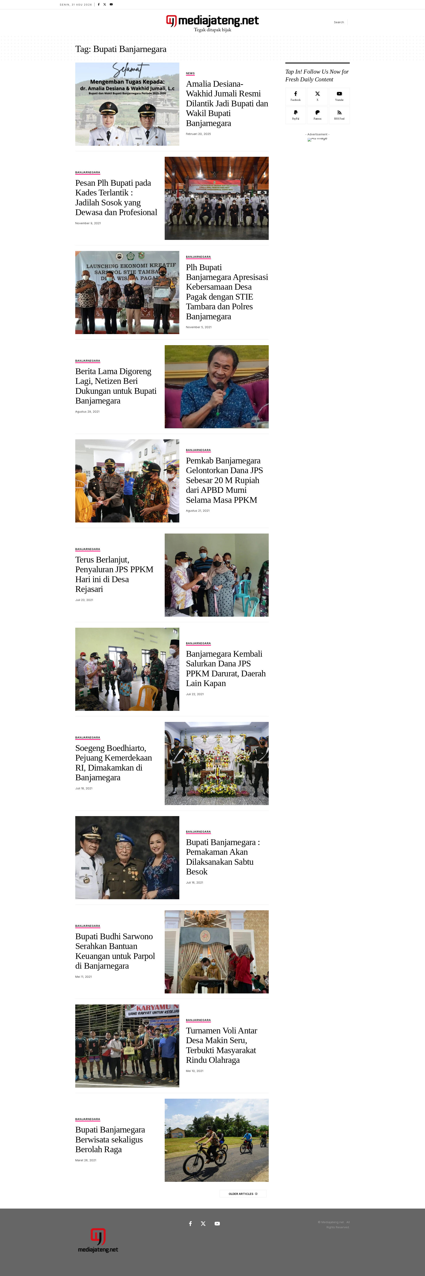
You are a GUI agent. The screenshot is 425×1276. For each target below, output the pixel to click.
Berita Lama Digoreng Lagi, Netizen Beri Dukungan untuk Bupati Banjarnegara (116, 386)
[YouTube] (111, 4)
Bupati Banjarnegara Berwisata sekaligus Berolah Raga (110, 1139)
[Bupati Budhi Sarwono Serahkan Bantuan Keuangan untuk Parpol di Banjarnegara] (217, 951)
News (190, 73)
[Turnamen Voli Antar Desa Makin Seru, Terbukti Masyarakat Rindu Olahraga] (127, 1046)
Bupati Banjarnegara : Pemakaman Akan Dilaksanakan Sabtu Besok (223, 856)
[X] (104, 4)
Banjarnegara (87, 172)
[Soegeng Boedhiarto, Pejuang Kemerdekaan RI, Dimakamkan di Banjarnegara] (217, 763)
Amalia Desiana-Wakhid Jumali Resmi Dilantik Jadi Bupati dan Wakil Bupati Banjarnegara (227, 103)
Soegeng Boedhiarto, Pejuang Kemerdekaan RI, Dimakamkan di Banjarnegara (113, 762)
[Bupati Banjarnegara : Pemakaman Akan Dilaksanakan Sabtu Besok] (127, 857)
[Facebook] (99, 4)
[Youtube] (339, 96)
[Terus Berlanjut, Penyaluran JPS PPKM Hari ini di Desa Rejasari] (217, 575)
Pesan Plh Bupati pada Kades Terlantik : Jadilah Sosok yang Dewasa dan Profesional (116, 197)
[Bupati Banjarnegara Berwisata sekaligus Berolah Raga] (217, 1140)
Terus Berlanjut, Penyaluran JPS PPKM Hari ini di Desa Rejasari (114, 574)
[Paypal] (295, 115)
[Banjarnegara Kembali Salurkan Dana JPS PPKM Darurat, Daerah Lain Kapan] (127, 669)
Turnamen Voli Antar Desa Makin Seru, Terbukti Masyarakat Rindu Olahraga (221, 1045)
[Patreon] (317, 115)
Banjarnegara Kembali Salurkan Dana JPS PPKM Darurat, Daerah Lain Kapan (226, 668)
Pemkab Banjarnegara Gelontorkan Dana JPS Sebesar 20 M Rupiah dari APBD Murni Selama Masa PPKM (224, 480)
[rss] (339, 115)
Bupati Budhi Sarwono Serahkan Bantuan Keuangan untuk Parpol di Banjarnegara (115, 951)
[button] (335, 22)
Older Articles (241, 1194)
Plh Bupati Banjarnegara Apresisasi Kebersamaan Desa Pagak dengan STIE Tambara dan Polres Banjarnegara (227, 291)
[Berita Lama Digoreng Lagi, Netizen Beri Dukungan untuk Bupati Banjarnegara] (217, 386)
